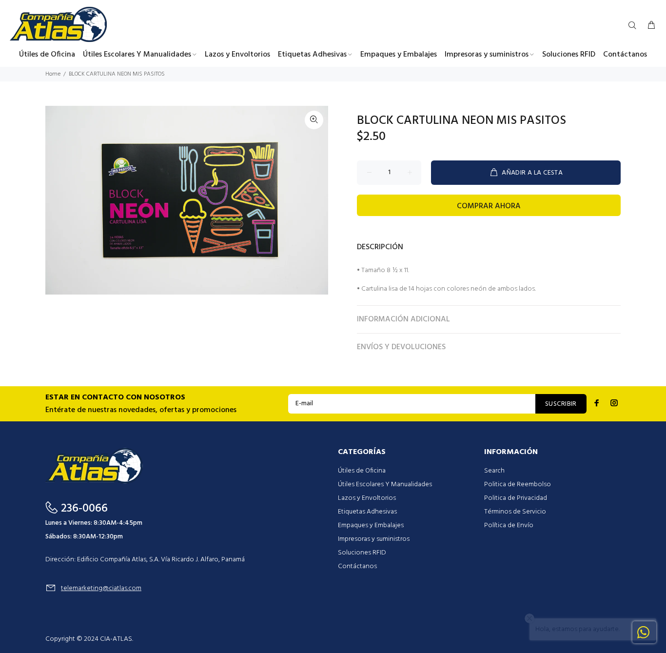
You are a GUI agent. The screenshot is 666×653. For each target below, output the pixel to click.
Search (494, 470)
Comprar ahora (489, 206)
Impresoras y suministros (374, 539)
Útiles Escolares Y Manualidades (385, 484)
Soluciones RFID (362, 552)
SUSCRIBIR (561, 404)
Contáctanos (357, 566)
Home (52, 74)
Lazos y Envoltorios (367, 498)
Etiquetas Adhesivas (367, 511)
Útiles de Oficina (362, 470)
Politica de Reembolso (517, 484)
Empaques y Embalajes (371, 525)
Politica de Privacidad (515, 498)
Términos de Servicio (515, 511)
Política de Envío (508, 525)
